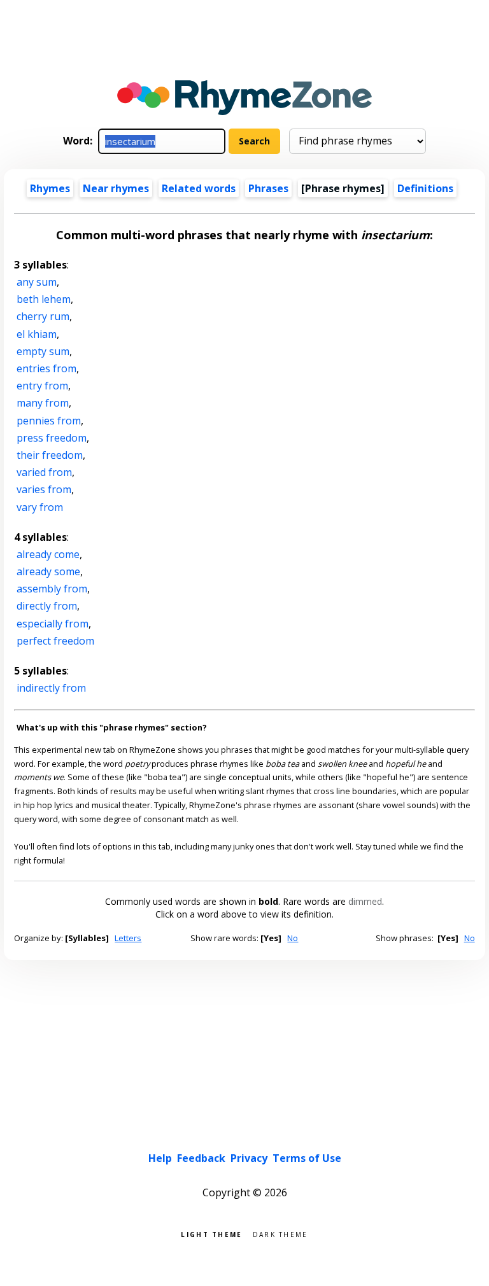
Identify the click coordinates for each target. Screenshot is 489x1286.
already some (48, 571)
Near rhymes (116, 188)
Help (160, 1158)
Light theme (211, 1233)
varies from (44, 489)
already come (48, 554)
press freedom (52, 438)
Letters (128, 938)
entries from (46, 368)
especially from (53, 624)
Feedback (201, 1158)
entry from (42, 386)
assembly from (52, 589)
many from (43, 403)
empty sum (43, 351)
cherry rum (43, 316)
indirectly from (51, 688)
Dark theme (280, 1233)
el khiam (37, 334)
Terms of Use (307, 1158)
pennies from (49, 421)
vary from (40, 507)
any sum (37, 282)
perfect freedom (55, 641)
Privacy (248, 1158)
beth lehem (44, 299)
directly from (47, 606)
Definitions (425, 188)
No (292, 938)
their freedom (50, 455)
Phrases (268, 188)
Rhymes (50, 188)
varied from (44, 472)
